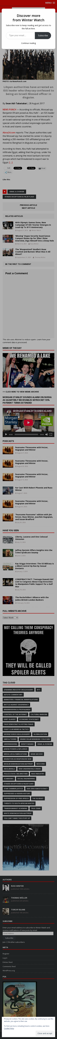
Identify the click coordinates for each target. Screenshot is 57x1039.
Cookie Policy (9, 1028)
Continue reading (28, 43)
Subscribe (43, 35)
